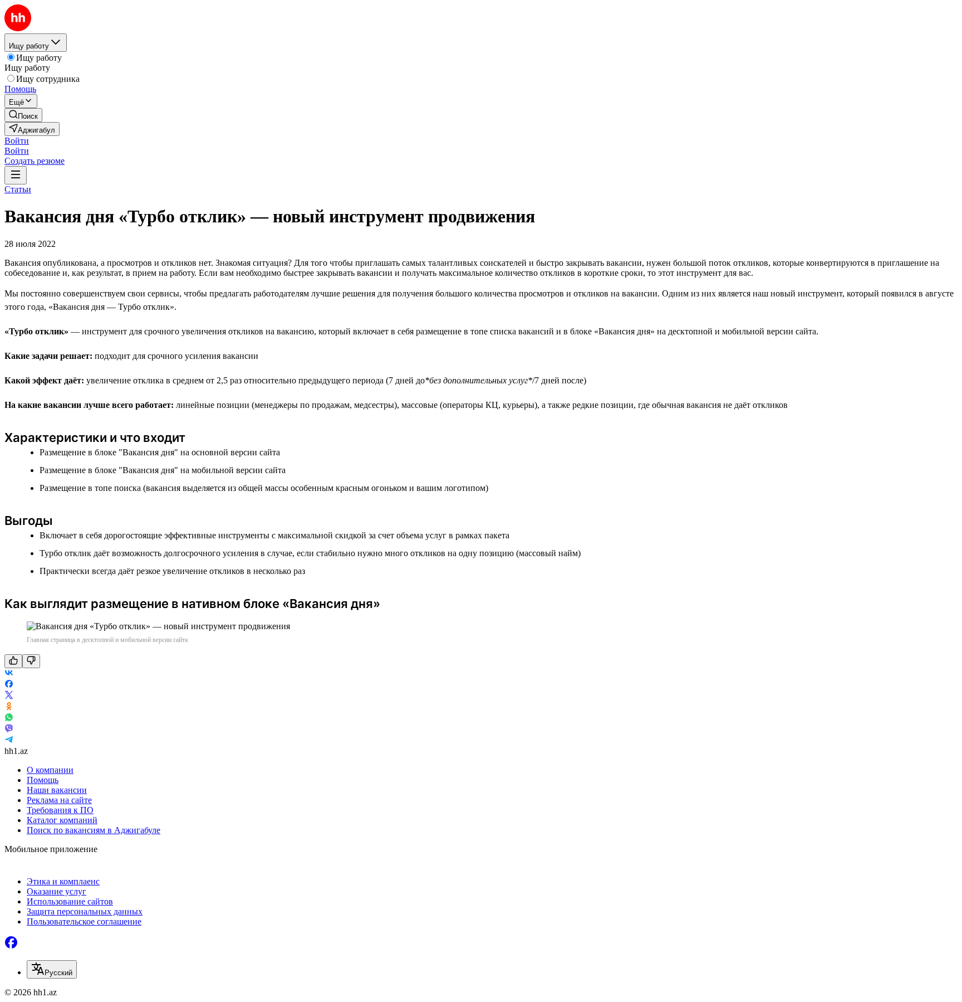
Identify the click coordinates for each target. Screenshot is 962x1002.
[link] (23, 115)
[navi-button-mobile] (15, 175)
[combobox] (52, 969)
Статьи (17, 189)
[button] (16, 140)
